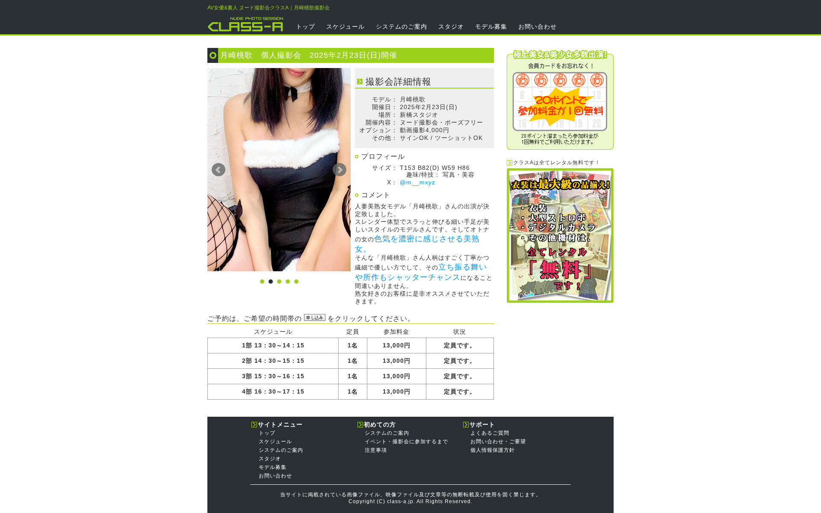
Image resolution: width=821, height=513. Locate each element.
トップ (305, 26)
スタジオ (451, 26)
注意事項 (376, 450)
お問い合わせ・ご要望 (498, 442)
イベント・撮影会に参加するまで (406, 442)
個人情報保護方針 (492, 450)
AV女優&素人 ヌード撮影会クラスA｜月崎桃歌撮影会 (268, 8)
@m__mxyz (417, 182)
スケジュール (345, 26)
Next (339, 170)
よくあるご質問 (489, 433)
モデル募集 (491, 26)
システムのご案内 (401, 26)
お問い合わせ (537, 26)
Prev (218, 170)
